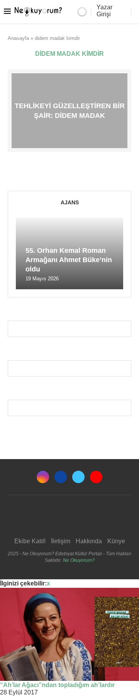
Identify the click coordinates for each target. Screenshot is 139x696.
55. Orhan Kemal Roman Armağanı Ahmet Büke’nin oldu (68, 260)
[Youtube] (96, 477)
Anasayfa (18, 38)
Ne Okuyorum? (79, 560)
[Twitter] (78, 477)
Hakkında (89, 541)
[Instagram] (43, 477)
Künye (116, 541)
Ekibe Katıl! (30, 541)
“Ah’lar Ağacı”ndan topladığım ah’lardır (57, 685)
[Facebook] (60, 477)
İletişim (60, 541)
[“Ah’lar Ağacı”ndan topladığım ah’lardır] (69, 634)
